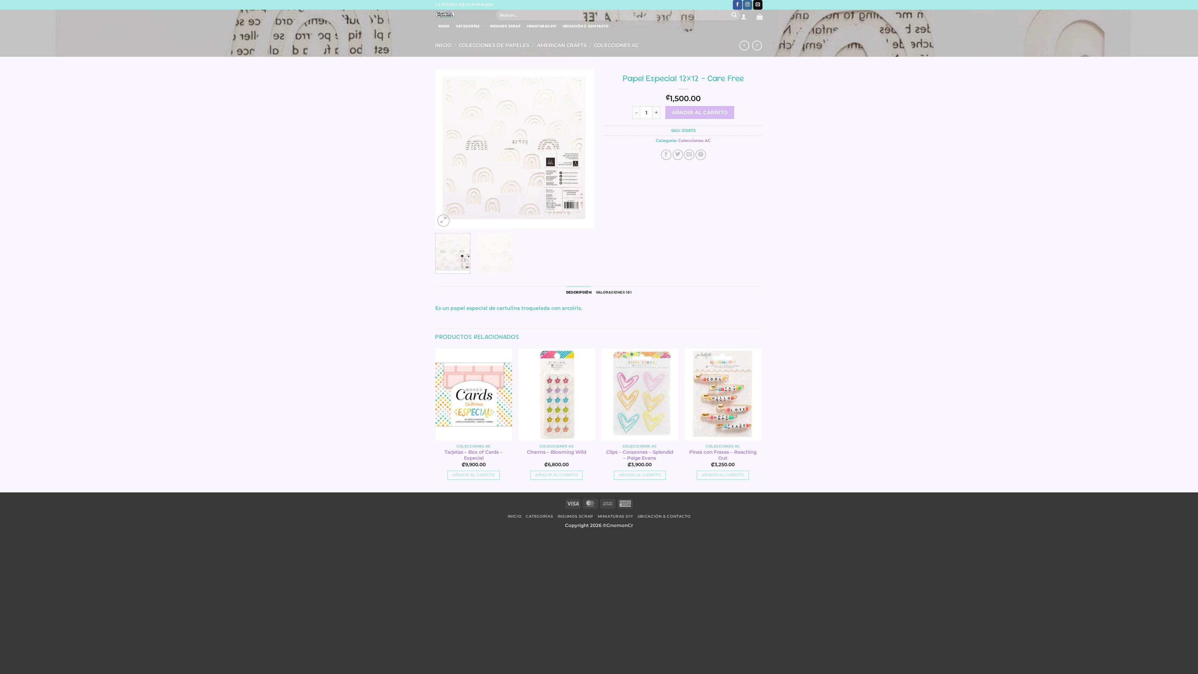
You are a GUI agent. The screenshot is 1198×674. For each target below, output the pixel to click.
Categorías (468, 26)
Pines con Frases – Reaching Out (723, 455)
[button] (744, 16)
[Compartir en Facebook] (666, 154)
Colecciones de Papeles (494, 45)
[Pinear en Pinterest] (700, 154)
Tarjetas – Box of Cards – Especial (474, 455)
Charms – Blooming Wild (556, 452)
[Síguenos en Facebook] (737, 5)
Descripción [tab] (579, 292)
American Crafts (562, 45)
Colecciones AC (616, 45)
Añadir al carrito (700, 112)
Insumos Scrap (505, 26)
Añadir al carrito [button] (473, 475)
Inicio (444, 26)
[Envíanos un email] (757, 5)
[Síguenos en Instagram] (747, 5)
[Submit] (734, 15)
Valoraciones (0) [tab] (614, 292)
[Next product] (744, 46)
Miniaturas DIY (542, 26)
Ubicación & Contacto (585, 26)
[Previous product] (757, 46)
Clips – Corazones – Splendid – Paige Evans (639, 455)
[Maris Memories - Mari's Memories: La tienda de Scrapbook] (461, 14)
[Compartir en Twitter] (678, 154)
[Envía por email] (689, 154)
